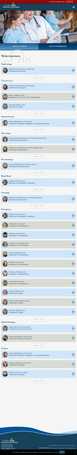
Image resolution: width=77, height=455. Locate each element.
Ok (62, 452)
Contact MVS (52, 445)
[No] (75, 452)
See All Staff (38, 78)
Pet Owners (53, 448)
